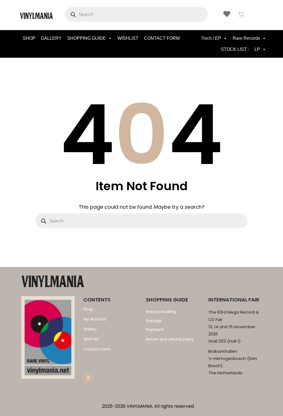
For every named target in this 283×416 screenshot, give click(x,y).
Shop (88, 309)
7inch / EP (211, 38)
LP (257, 49)
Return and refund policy (170, 339)
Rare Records (246, 38)
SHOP (29, 38)
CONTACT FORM (162, 38)
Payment (155, 329)
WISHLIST (127, 38)
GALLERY (51, 38)
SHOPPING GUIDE (86, 38)
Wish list (91, 339)
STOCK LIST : (235, 49)
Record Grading (161, 311)
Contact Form (97, 349)
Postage (154, 321)
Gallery (90, 329)
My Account (95, 319)
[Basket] (241, 14)
